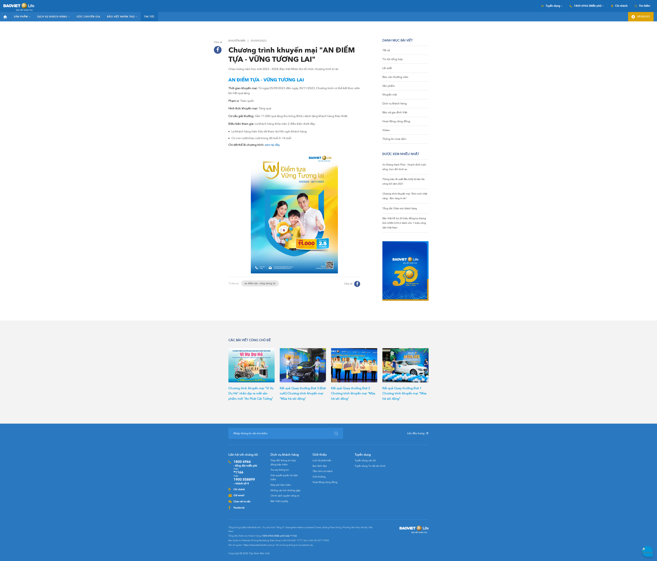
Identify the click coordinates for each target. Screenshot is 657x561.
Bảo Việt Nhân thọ (121, 16)
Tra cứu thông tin (279, 470)
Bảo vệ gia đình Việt (394, 112)
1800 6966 (245, 463)
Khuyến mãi (389, 94)
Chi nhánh (621, 6)
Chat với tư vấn (242, 501)
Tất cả (386, 50)
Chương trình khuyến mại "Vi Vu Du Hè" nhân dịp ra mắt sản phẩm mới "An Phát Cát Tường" (250, 393)
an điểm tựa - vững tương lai (260, 283)
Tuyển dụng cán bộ (365, 460)
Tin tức (149, 16)
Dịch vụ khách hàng (52, 16)
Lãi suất (387, 68)
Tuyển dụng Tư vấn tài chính (370, 466)
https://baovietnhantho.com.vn (259, 545)
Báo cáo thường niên (395, 77)
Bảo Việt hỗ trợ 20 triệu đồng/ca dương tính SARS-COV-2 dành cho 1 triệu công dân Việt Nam (404, 223)
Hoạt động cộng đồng (396, 121)
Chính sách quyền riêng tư (284, 495)
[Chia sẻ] (218, 50)
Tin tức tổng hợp (392, 59)
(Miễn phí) (587, 6)
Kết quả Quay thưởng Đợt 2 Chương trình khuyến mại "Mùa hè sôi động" (353, 393)
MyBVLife (643, 16)
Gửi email (239, 495)
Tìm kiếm (644, 6)
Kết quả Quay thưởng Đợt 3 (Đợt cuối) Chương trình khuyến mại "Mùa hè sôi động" (303, 393)
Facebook (239, 507)
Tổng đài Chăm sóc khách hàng (399, 208)
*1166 (238, 472)
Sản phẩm (21, 16)
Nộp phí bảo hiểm (280, 485)
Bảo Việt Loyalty (279, 501)
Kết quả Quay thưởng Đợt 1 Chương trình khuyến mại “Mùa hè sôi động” (404, 393)
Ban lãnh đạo (320, 466)
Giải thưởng (319, 476)
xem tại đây (272, 145)
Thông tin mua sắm (394, 139)
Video (386, 130)
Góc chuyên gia (88, 16)
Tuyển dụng (553, 6)
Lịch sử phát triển (322, 460)
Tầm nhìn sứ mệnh (323, 471)
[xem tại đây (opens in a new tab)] (264, 145)
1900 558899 (244, 481)
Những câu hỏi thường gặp (285, 490)
